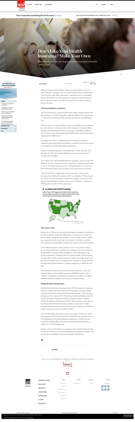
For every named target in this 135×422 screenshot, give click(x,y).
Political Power (42, 392)
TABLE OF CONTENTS (8, 87)
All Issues (29, 4)
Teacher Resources (61, 389)
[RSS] (108, 389)
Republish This (67, 364)
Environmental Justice (44, 380)
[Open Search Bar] (96, 4)
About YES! (63, 383)
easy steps (67, 360)
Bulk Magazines (48, 4)
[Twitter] (105, 386)
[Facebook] (102, 386)
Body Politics (41, 388)
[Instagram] (108, 386)
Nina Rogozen (43, 84)
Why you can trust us (90, 82)
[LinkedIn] (105, 389)
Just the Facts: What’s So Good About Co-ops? (7, 108)
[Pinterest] (102, 389)
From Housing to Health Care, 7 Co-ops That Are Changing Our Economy (7, 123)
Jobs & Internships (61, 392)
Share (114, 15)
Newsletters (63, 386)
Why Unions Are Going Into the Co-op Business (8, 112)
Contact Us (63, 398)
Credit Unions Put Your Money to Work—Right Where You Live (7, 117)
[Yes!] (21, 5)
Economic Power (42, 396)
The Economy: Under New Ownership (8, 104)
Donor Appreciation (77, 383)
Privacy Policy (62, 395)
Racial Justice (42, 384)
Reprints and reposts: (46, 359)
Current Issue (38, 4)
